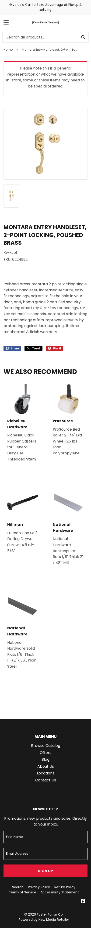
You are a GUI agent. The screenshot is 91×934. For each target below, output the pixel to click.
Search (18, 887)
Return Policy (64, 887)
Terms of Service (22, 892)
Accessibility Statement (60, 892)
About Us (45, 766)
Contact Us (45, 780)
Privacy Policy (39, 887)
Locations (45, 773)
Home (8, 49)
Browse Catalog (45, 745)
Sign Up (45, 870)
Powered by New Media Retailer (44, 919)
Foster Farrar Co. (50, 914)
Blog (45, 759)
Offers (45, 752)
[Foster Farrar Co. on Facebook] (83, 901)
